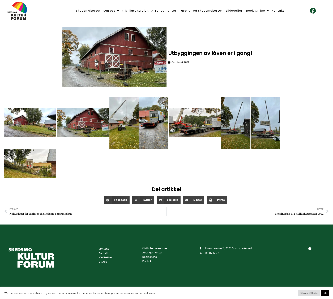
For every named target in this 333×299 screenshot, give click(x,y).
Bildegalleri (234, 11)
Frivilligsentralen (135, 11)
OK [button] (325, 293)
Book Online (255, 11)
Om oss (109, 11)
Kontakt (278, 11)
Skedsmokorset (88, 11)
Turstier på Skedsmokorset (201, 11)
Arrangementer (164, 11)
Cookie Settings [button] (309, 293)
